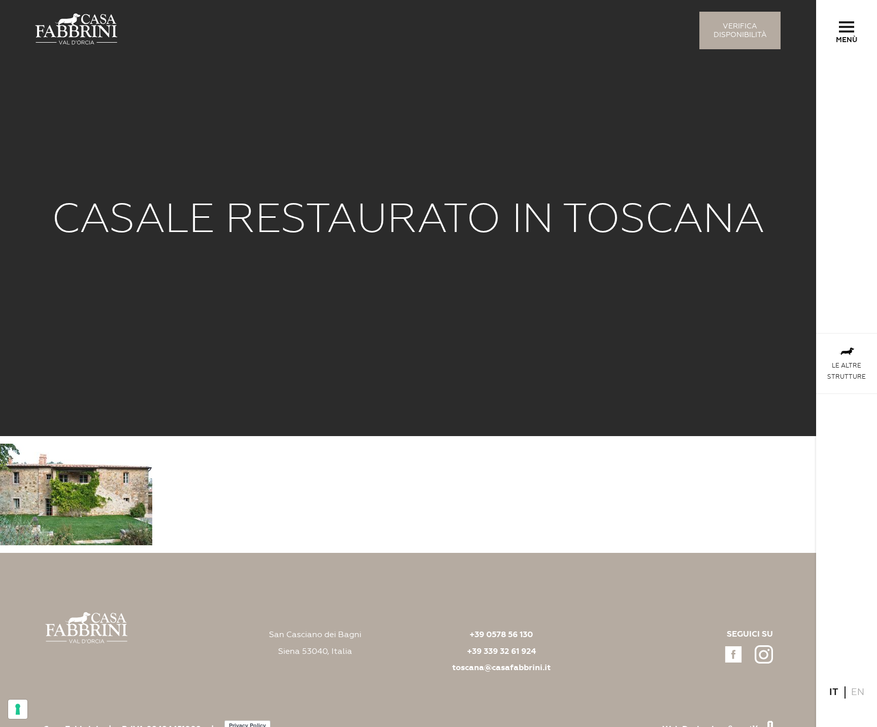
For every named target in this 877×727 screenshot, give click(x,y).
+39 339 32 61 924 (501, 651)
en (857, 692)
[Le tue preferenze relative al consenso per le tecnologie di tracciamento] (17, 709)
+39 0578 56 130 (501, 635)
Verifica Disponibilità (740, 30)
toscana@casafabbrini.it (501, 668)
